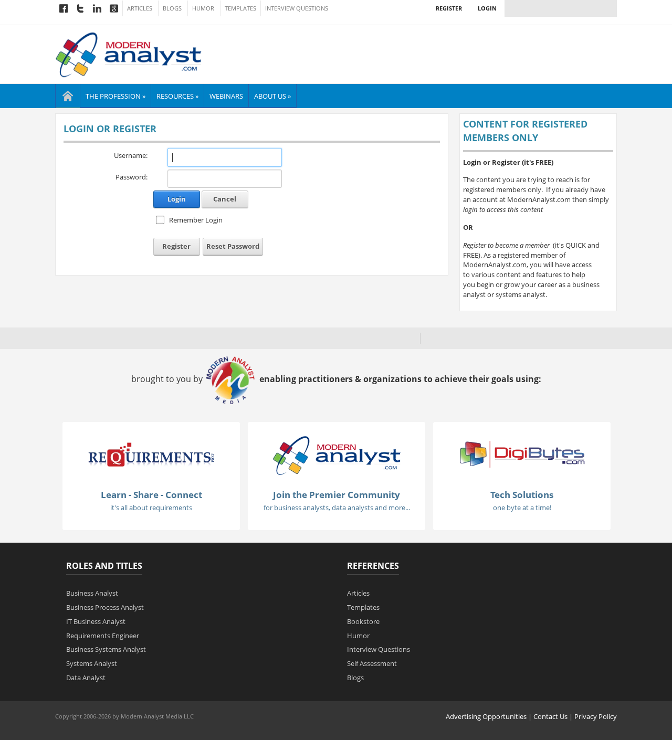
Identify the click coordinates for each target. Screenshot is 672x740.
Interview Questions (296, 8)
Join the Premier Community (336, 495)
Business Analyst (92, 593)
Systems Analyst (91, 663)
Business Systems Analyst (106, 649)
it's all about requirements (151, 507)
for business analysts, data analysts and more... (337, 507)
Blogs (172, 8)
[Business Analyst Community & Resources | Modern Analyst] (129, 53)
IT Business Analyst (95, 621)
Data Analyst (86, 677)
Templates (240, 8)
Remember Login (196, 220)
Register (449, 8)
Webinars (226, 96)
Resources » (177, 96)
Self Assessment (372, 663)
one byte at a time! (522, 507)
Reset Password (232, 246)
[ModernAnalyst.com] (336, 454)
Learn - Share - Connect (151, 495)
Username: (131, 155)
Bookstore (363, 621)
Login (487, 8)
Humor (203, 8)
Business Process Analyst (105, 607)
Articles (139, 8)
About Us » (272, 96)
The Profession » (115, 96)
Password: (132, 177)
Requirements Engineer (102, 635)
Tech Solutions (521, 495)
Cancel (224, 199)
